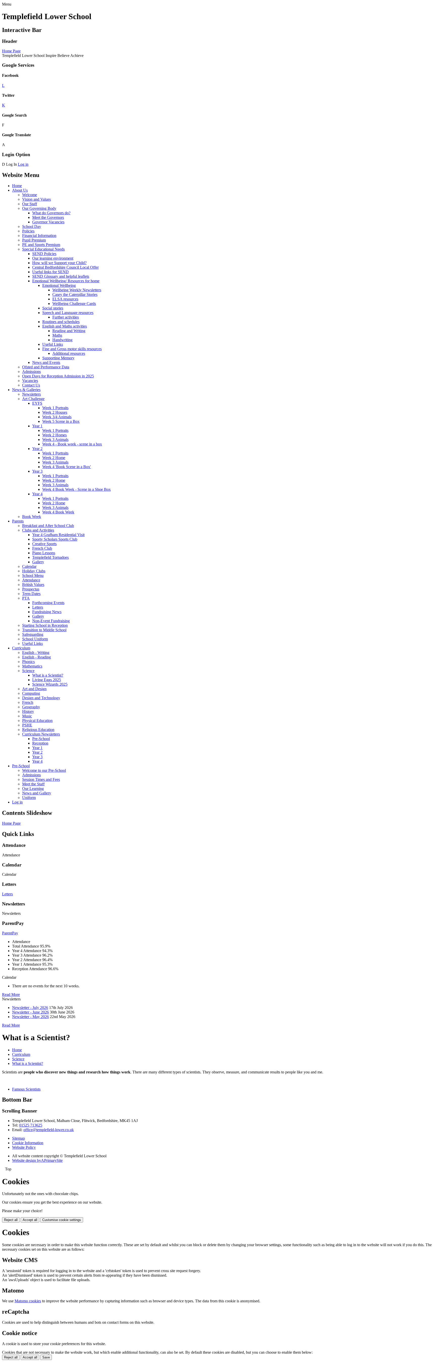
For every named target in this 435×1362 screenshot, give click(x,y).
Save (46, 1357)
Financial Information (39, 235)
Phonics (28, 661)
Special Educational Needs (43, 249)
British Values (33, 584)
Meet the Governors (48, 217)
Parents (18, 521)
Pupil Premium (34, 240)
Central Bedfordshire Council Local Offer (65, 267)
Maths (57, 335)
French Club (42, 548)
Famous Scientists (26, 1089)
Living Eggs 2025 (46, 680)
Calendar (29, 566)
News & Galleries (26, 390)
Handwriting (62, 340)
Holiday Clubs (33, 571)
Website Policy (24, 1147)
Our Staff (29, 204)
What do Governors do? (51, 213)
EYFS (37, 403)
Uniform (29, 797)
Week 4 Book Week (58, 512)
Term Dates (31, 593)
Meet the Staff (33, 784)
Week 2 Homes (54, 435)
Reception (40, 743)
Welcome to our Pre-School (44, 770)
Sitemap (18, 1138)
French (27, 702)
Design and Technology (41, 698)
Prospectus (30, 589)
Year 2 (37, 448)
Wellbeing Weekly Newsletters (76, 290)
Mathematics (32, 666)
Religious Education (38, 729)
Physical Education (37, 720)
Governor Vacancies (48, 222)
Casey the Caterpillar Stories (74, 294)
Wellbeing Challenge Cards (74, 303)
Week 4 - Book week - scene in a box (72, 444)
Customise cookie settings (61, 1220)
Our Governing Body (39, 208)
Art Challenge (33, 399)
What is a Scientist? (47, 675)
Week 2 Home (53, 458)
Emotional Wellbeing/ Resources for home (65, 281)
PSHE (27, 725)
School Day (31, 226)
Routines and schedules (61, 322)
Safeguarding (32, 634)
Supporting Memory (58, 358)
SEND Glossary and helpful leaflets (60, 276)
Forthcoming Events (48, 603)
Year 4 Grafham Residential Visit (58, 535)
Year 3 (37, 471)
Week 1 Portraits (55, 408)
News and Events (46, 362)
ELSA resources (65, 299)
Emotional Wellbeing (59, 285)
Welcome (29, 195)
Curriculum (21, 648)
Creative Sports (44, 544)
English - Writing (35, 652)
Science (28, 671)
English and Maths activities (64, 326)
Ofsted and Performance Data (45, 367)
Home (17, 186)
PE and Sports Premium (41, 244)
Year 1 (37, 426)
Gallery (38, 562)
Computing (31, 693)
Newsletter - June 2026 (30, 1012)
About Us (20, 190)
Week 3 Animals (55, 439)
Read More (11, 994)
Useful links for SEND (50, 272)
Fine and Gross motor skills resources (72, 349)
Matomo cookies (28, 1301)
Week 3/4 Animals (56, 417)
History (28, 711)
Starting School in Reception (45, 625)
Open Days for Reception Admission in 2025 (58, 376)
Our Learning (33, 788)
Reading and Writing (68, 331)
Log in (23, 164)
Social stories (52, 308)
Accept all (30, 1220)
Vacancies (30, 380)
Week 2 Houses (54, 412)
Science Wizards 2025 (49, 684)
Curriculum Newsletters (41, 734)
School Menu (33, 575)
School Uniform (35, 639)
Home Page (11, 51)
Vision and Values (36, 199)
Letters (37, 607)
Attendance (31, 580)
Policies (28, 231)
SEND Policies (44, 254)
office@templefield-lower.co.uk (48, 1130)
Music (27, 716)
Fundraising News (46, 612)
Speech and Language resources (67, 312)
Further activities (65, 317)
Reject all (11, 1220)
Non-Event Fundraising (51, 621)
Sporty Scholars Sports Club (54, 539)
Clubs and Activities (38, 530)
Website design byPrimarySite (37, 1160)
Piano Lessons (43, 553)
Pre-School (41, 739)
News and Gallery (36, 793)
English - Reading (36, 657)
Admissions (31, 371)
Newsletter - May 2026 (30, 1017)
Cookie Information (27, 1143)
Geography (31, 707)
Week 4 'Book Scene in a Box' (66, 467)
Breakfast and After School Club (48, 525)
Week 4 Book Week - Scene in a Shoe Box (76, 489)
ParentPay (10, 933)
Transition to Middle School (44, 630)
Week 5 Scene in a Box (61, 421)
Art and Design (34, 689)
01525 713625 (30, 1125)
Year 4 (37, 494)
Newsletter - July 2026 (30, 1007)
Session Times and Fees (41, 779)
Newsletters (31, 394)
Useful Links (52, 344)
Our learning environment (52, 258)
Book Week (31, 516)
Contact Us (31, 385)
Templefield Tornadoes (50, 557)
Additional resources (68, 353)
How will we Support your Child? (59, 263)
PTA (26, 598)
